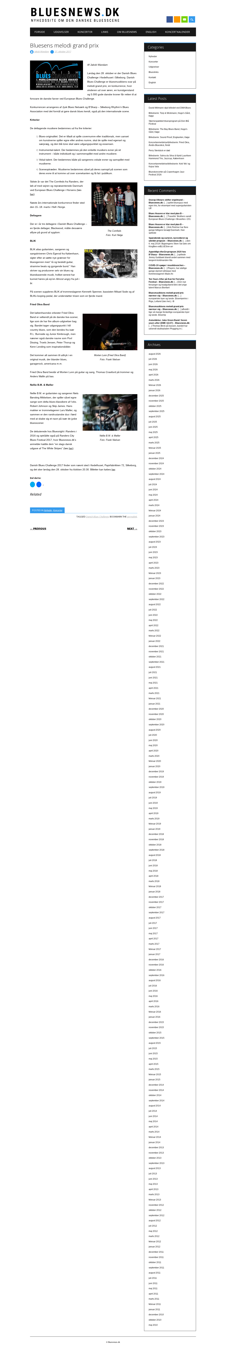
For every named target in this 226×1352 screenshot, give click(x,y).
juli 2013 (153, 1173)
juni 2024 (153, 489)
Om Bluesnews (127, 32)
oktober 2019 (155, 782)
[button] (56, 75)
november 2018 (156, 839)
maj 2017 (153, 933)
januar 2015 (154, 1079)
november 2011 (156, 1257)
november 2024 (156, 463)
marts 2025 (154, 442)
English (151, 32)
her (32, 194)
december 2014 (156, 1085)
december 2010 (156, 1314)
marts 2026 (154, 380)
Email (184, 19)
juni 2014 (153, 1116)
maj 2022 (153, 620)
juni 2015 (153, 1053)
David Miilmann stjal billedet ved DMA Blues (170, 108)
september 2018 (156, 850)
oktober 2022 (155, 594)
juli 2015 (153, 1048)
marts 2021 (154, 693)
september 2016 (156, 975)
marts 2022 (154, 630)
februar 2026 (155, 385)
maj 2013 (153, 1184)
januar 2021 (154, 704)
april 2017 (153, 938)
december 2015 (156, 1022)
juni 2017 (153, 928)
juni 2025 (153, 427)
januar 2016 (154, 1017)
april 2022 (153, 625)
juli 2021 (153, 672)
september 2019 (156, 787)
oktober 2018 (155, 845)
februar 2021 (155, 698)
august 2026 (155, 354)
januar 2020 (154, 766)
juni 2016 (153, 991)
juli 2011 (153, 1278)
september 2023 (156, 536)
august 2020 (155, 730)
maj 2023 (153, 557)
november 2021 (156, 651)
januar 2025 (154, 453)
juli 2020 (153, 735)
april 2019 (153, 813)
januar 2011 (154, 1309)
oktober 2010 (155, 1320)
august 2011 (154, 1273)
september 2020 (156, 724)
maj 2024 (153, 495)
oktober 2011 (155, 1262)
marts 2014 (154, 1132)
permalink (132, 516)
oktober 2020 (155, 719)
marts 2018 (154, 881)
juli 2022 (153, 610)
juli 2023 (153, 547)
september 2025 (156, 411)
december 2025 (156, 396)
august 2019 (155, 792)
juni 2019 (153, 803)
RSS (177, 19)
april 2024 (153, 500)
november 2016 (156, 964)
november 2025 (156, 401)
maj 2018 (153, 871)
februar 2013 (155, 1200)
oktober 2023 (155, 531)
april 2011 (153, 1294)
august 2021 (155, 667)
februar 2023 (155, 573)
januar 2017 (154, 954)
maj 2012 (153, 1231)
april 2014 (153, 1126)
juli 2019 (153, 797)
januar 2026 (154, 390)
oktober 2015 (155, 1032)
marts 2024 (154, 505)
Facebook (169, 19)
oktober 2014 (155, 1095)
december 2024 (156, 458)
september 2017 (156, 912)
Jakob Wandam (41, 51)
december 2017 (156, 897)
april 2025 (153, 437)
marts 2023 (154, 568)
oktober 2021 (155, 656)
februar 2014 (155, 1137)
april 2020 (153, 750)
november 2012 (156, 1205)
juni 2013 (153, 1179)
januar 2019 (154, 829)
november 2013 (156, 1153)
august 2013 (155, 1168)
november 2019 (156, 777)
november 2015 (156, 1027)
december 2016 (156, 959)
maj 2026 (153, 369)
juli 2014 (153, 1111)
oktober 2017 (155, 907)
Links (104, 32)
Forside (39, 32)
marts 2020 (154, 756)
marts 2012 (154, 1236)
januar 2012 (154, 1246)
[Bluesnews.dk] (112, 21)
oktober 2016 (155, 970)
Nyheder (48, 510)
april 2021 (153, 688)
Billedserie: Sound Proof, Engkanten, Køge (169, 137)
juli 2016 (153, 985)
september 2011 (156, 1267)
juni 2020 (153, 740)
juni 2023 (153, 552)
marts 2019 (154, 818)
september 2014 (156, 1100)
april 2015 (153, 1064)
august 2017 (155, 918)
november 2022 (156, 589)
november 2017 (156, 902)
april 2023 (153, 563)
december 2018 (156, 834)
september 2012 (156, 1215)
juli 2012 (153, 1226)
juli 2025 (153, 422)
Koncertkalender (177, 32)
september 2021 (156, 662)
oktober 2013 (155, 1158)
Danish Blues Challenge (97, 516)
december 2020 (156, 709)
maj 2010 (153, 1325)
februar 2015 (155, 1074)
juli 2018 (153, 860)
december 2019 (156, 771)
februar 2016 (155, 1012)
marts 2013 (154, 1194)
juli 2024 (153, 484)
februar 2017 (155, 949)
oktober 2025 (155, 406)
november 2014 (156, 1090)
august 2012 (155, 1220)
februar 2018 (155, 886)
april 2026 (153, 375)
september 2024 (156, 474)
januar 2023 (154, 578)
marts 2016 (154, 1006)
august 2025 (155, 416)
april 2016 (153, 1001)
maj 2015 (153, 1059)
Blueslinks (154, 72)
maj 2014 (153, 1121)
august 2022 (155, 604)
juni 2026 (153, 364)
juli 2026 (153, 359)
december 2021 (156, 646)
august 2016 (155, 980)
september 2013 (156, 1163)
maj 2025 (153, 432)
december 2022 (156, 583)
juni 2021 (153, 677)
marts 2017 (154, 944)
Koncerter (85, 32)
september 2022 (156, 599)
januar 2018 (154, 891)
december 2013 (156, 1147)
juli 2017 (153, 923)
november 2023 (156, 526)
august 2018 (155, 855)
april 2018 (153, 876)
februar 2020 (155, 761)
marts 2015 (154, 1069)
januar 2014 (154, 1142)
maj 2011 (153, 1288)
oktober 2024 (155, 469)
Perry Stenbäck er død (159, 150)
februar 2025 (155, 448)
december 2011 (156, 1252)
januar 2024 (154, 515)
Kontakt (152, 77)
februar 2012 (155, 1241)
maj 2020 (153, 745)
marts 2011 (154, 1299)
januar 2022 (154, 641)
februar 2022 (155, 636)
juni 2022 (153, 615)
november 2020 (156, 714)
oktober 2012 (155, 1210)
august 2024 (155, 479)
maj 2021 (153, 683)
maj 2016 (153, 996)
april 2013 (153, 1189)
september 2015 (156, 1038)
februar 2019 (155, 824)
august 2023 (155, 542)
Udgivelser (61, 32)
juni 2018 (153, 865)
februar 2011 (155, 1304)
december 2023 (156, 521)
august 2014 (155, 1105)
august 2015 (155, 1043)
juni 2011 (153, 1283)
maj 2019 (153, 808)
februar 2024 (155, 510)
